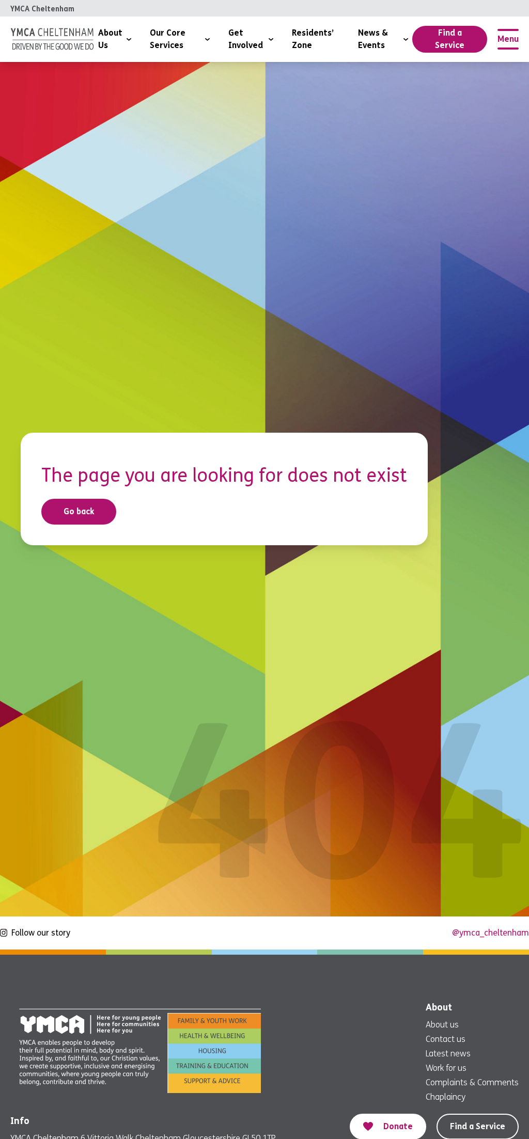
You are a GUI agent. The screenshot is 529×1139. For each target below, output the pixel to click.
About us (442, 1025)
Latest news (448, 1053)
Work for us (446, 1068)
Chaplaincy (445, 1097)
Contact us (445, 1039)
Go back (79, 511)
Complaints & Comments (472, 1082)
